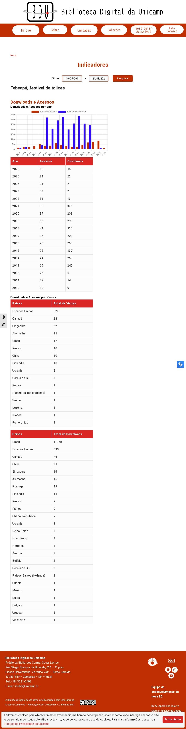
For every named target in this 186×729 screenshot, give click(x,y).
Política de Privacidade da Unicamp (26, 724)
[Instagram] (175, 670)
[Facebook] (168, 670)
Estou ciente (173, 719)
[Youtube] (171, 675)
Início (13, 55)
